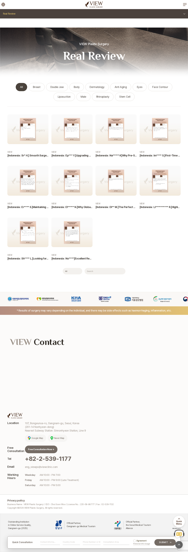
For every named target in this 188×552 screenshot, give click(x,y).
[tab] (21, 87)
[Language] (3, 4)
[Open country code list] (78, 542)
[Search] (121, 271)
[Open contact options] (57, 542)
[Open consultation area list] (127, 542)
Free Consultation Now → (41, 449)
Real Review (9, 13)
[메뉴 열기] (185, 4)
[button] (179, 534)
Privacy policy (16, 500)
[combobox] (69, 542)
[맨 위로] (179, 544)
